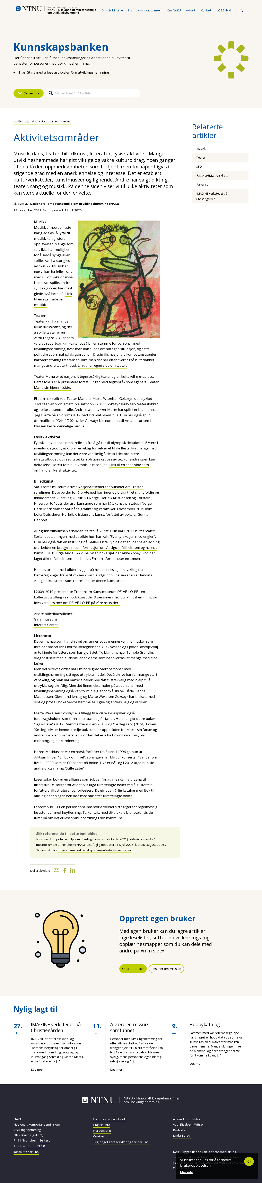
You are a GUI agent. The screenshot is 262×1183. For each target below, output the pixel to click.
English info (101, 1125)
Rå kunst (202, 184)
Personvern (102, 1130)
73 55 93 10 (36, 1146)
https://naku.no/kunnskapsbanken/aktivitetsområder (94, 850)
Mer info (186, 1172)
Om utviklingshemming (117, 10)
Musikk (201, 148)
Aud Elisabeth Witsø (188, 1124)
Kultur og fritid (26, 121)
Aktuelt (190, 10)
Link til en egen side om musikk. (53, 299)
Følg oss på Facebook (109, 1119)
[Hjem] (56, 10)
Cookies (99, 1136)
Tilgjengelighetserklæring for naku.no (121, 1142)
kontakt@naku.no (26, 1152)
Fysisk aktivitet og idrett (212, 175)
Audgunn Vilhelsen (110, 575)
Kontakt (206, 10)
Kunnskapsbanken (149, 10)
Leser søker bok (46, 779)
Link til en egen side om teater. (102, 365)
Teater (200, 157)
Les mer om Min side (166, 969)
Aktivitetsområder (56, 121)
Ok (249, 1161)
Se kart (45, 1140)
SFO (199, 166)
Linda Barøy (182, 1135)
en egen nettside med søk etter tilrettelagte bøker (92, 795)
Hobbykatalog (205, 1024)
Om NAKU (174, 10)
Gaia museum (45, 619)
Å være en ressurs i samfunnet (131, 1027)
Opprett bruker (133, 969)
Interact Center (46, 624)
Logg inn (224, 10)
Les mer (37, 1069)
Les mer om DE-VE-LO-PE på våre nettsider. (85, 602)
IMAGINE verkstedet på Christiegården (56, 1027)
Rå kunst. (101, 531)
